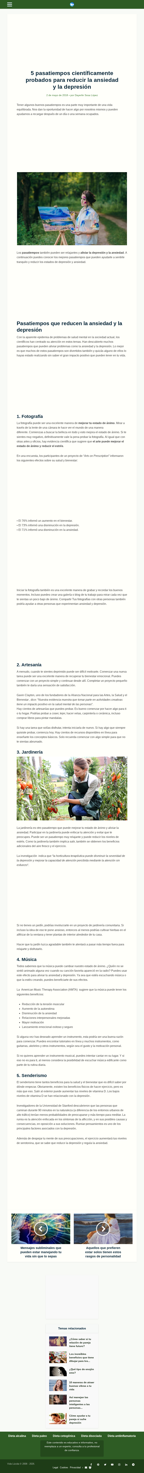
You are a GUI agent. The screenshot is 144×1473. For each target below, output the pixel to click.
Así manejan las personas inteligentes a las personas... (79, 1402)
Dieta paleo (39, 1435)
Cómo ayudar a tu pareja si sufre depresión (79, 1419)
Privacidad (75, 1467)
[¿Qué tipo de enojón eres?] (59, 1371)
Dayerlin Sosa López (86, 95)
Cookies (64, 1467)
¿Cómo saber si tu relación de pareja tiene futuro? (80, 1342)
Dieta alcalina (17, 1435)
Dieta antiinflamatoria (122, 1435)
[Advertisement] (72, 40)
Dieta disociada (91, 1435)
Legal (55, 1467)
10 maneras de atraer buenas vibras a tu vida (81, 1386)
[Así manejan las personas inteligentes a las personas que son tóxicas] (59, 1399)
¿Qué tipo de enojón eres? (81, 1371)
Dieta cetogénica (64, 1435)
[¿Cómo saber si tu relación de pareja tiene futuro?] (59, 1341)
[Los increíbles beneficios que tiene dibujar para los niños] (59, 1357)
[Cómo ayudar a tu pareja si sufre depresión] (59, 1418)
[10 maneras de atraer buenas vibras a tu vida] (59, 1385)
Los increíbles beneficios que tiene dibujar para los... (81, 1357)
